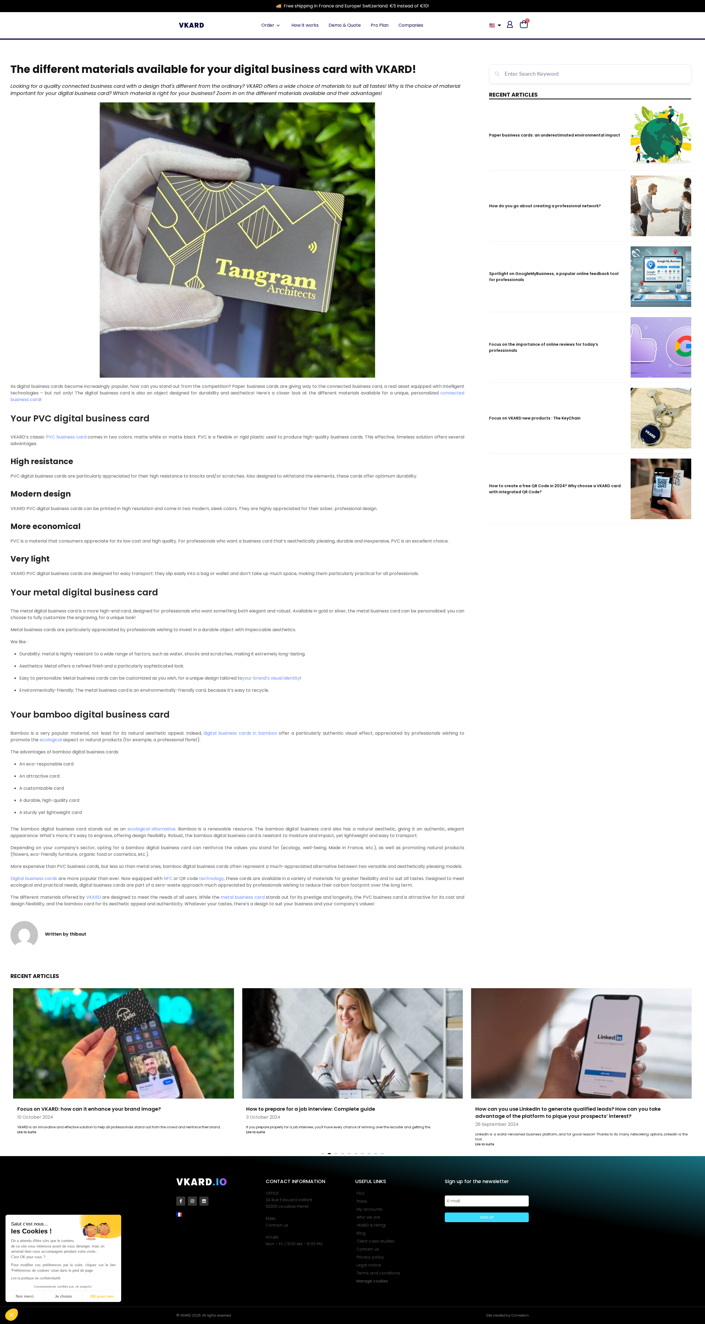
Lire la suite (26, 1132)
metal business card (243, 897)
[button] (11, 1314)
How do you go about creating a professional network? (545, 206)
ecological (51, 740)
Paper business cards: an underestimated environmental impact (554, 135)
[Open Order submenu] (278, 25)
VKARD (93, 897)
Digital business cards (33, 878)
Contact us (277, 1225)
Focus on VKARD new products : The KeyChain (535, 418)
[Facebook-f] (180, 1201)
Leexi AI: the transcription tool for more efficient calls (542, 1108)
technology (211, 878)
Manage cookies (372, 1281)
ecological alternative (152, 829)
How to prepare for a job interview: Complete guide (81, 1108)
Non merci (25, 1296)
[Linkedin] (203, 1201)
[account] (509, 24)
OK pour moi (102, 1296)
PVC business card (66, 437)
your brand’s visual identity (271, 678)
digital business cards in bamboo (240, 733)
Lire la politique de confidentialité (36, 1278)
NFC (168, 878)
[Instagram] (192, 1201)
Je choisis (63, 1296)
